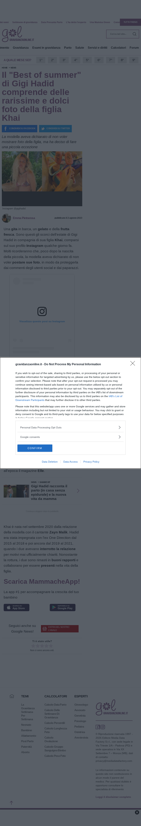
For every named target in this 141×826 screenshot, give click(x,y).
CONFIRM (35, 448)
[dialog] (70, 413)
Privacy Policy (91, 461)
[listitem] (70, 427)
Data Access (70, 461)
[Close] (133, 364)
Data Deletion (50, 461)
